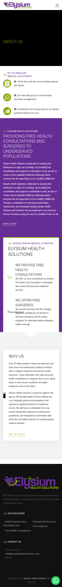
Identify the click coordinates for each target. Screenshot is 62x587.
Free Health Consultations (18, 530)
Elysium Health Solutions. (35, 578)
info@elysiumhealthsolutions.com (22, 553)
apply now (10, 224)
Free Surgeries (40, 526)
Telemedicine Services (44, 521)
